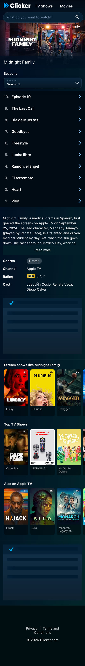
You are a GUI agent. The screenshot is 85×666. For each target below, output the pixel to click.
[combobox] (43, 17)
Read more (42, 250)
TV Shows (44, 6)
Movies (66, 6)
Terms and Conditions (46, 630)
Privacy (32, 628)
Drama (34, 261)
